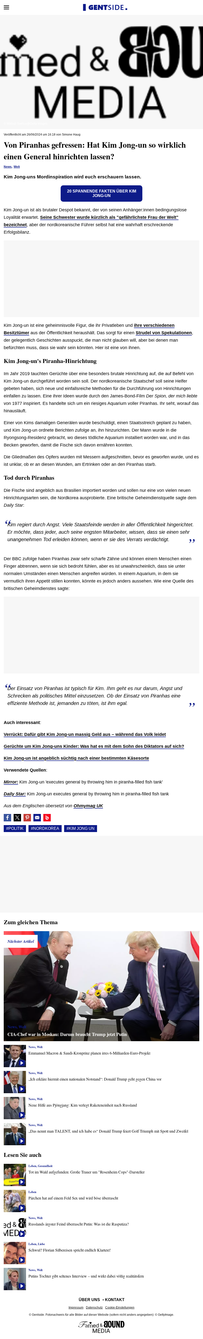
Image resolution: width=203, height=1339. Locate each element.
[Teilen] (27, 817)
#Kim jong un (81, 828)
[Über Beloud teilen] (47, 817)
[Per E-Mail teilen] (37, 817)
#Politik (15, 828)
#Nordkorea (45, 828)
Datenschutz (94, 1307)
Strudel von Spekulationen (164, 332)
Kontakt (115, 1300)
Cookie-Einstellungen (119, 1307)
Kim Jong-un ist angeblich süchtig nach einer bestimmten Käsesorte (76, 758)
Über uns (89, 1300)
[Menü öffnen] (6, 7)
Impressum (76, 1307)
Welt (17, 166)
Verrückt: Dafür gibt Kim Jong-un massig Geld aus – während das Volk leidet (85, 734)
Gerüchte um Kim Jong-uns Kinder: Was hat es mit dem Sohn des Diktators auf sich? (94, 746)
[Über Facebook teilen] (7, 817)
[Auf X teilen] (17, 817)
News (8, 166)
